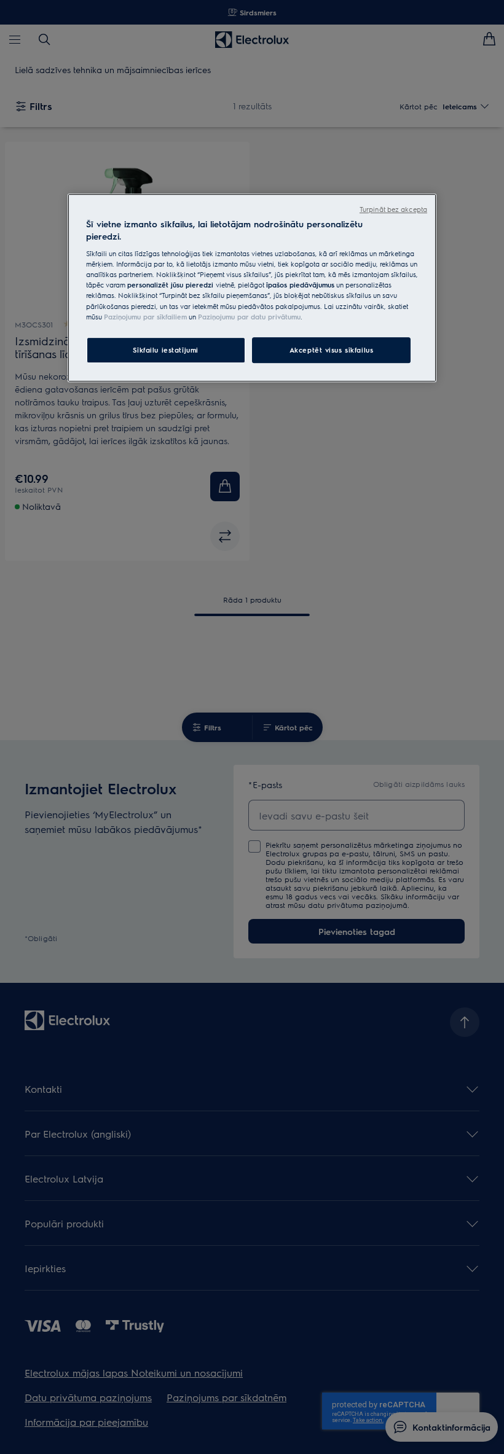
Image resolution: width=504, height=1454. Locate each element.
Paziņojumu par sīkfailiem (145, 316)
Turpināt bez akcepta (393, 209)
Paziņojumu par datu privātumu (249, 316)
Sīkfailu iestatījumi (165, 349)
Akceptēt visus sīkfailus (331, 349)
